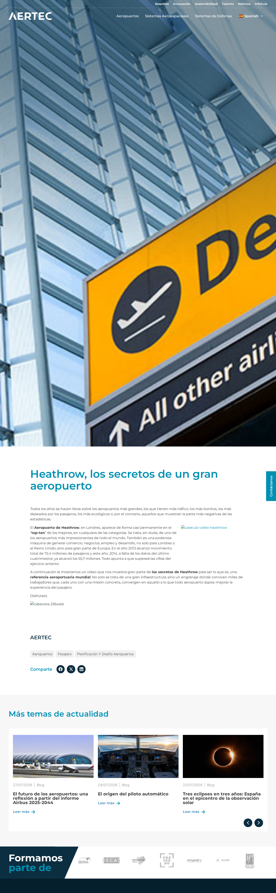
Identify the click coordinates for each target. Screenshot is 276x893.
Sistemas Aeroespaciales (166, 16)
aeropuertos (42, 654)
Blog (40, 785)
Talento (228, 4)
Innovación (182, 4)
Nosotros (162, 4)
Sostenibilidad (206, 4)
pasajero (65, 654)
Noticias (244, 4)
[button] (60, 669)
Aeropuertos (127, 16)
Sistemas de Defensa (213, 16)
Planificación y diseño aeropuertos (105, 654)
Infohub (261, 4)
